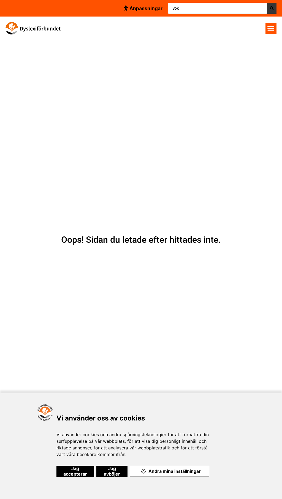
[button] (270, 28)
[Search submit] (271, 8)
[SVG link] (33, 28)
